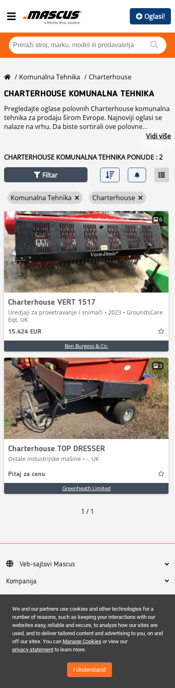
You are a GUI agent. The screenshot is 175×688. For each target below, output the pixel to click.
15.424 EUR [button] (25, 332)
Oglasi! (154, 16)
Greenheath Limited (86, 488)
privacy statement (32, 650)
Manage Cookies (82, 641)
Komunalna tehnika (49, 76)
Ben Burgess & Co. (86, 345)
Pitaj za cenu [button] (26, 474)
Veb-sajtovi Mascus (47, 564)
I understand (89, 669)
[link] (86, 252)
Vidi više (158, 135)
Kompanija (21, 581)
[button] (46, 174)
